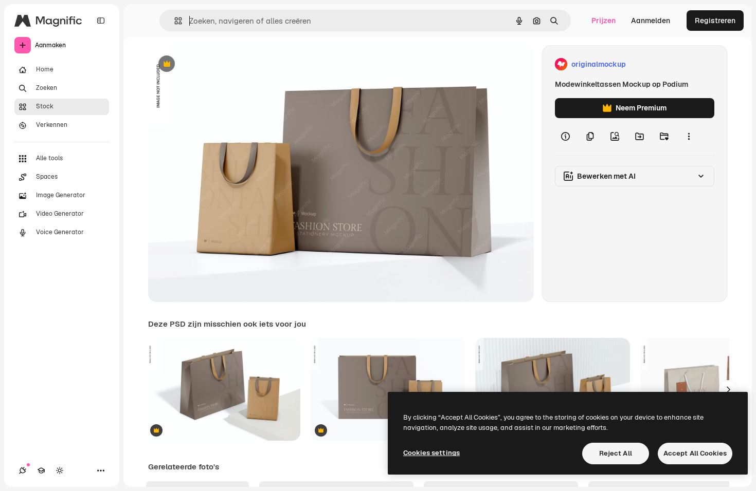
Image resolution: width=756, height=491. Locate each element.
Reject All (615, 453)
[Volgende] (728, 389)
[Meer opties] (688, 136)
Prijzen (603, 20)
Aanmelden (650, 20)
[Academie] (41, 470)
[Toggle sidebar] (101, 20)
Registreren (715, 20)
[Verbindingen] (22, 470)
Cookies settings (431, 452)
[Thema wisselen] (59, 470)
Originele (216, 64)
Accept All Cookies (695, 453)
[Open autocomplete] (174, 21)
